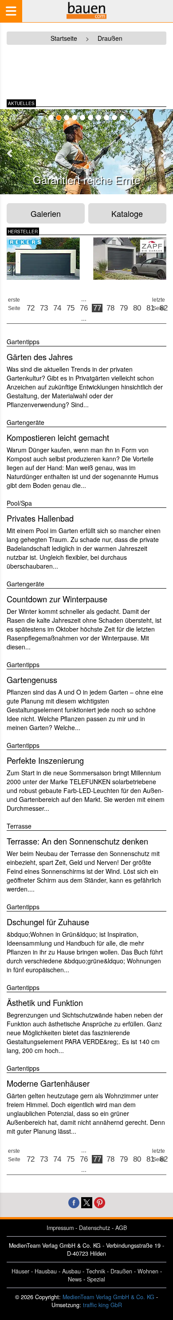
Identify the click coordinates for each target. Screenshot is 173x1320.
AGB (121, 1228)
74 (57, 308)
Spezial (96, 1279)
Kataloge (127, 213)
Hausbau (46, 1271)
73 (44, 308)
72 (31, 308)
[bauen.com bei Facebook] (73, 1202)
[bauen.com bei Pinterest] (99, 1202)
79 (124, 308)
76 (84, 308)
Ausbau (71, 1271)
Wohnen (148, 1271)
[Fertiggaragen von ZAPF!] (129, 258)
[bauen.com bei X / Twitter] (86, 1202)
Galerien (46, 213)
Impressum (60, 1228)
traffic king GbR (102, 1305)
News (75, 1279)
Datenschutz (94, 1228)
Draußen (121, 1271)
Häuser (20, 1271)
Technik (95, 1271)
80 (137, 308)
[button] (10, 153)
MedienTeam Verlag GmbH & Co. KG (108, 1297)
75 (71, 308)
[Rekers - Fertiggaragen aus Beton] (43, 258)
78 (110, 308)
